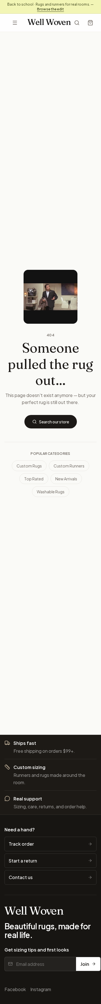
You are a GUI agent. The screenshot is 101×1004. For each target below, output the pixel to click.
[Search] (77, 23)
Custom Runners (69, 465)
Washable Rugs (51, 491)
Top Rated (33, 478)
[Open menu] (14, 23)
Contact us (21, 877)
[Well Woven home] (49, 23)
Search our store (54, 421)
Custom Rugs (29, 465)
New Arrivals (66, 478)
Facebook (15, 989)
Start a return (23, 861)
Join (85, 964)
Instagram (40, 989)
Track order (21, 844)
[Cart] (90, 23)
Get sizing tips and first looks (36, 950)
